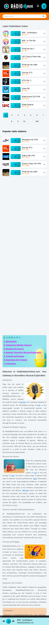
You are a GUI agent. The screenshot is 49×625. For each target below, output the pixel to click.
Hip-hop (25, 490)
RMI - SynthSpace (29, 33)
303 (37, 121)
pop (35, 473)
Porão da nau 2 (28, 49)
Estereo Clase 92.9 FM (31, 163)
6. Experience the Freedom (15, 360)
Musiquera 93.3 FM (30, 139)
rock (38, 405)
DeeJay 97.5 (27, 73)
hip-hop (23, 402)
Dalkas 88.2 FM (28, 155)
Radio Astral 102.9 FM (31, 97)
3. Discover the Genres (14, 349)
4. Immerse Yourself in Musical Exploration (22, 352)
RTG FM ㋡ (27, 80)
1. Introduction (10, 341)
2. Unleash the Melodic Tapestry (18, 345)
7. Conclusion (10, 363)
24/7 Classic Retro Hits (31, 57)
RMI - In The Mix (29, 41)
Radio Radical (27, 105)
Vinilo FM (26, 89)
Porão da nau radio (29, 65)
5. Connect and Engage (14, 356)
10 (24, 121)
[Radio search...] (43, 16)
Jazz (35, 479)
